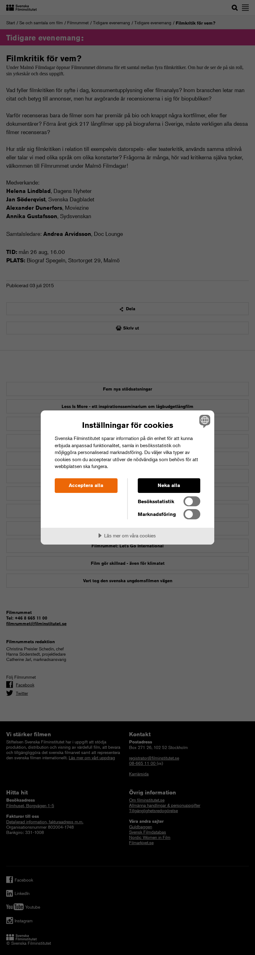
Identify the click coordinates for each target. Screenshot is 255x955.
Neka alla (169, 485)
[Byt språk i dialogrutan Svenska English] (204, 421)
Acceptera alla (86, 485)
